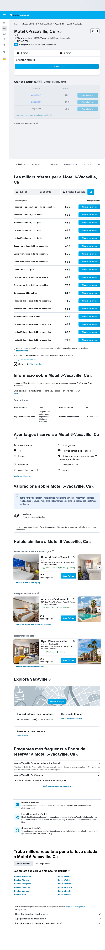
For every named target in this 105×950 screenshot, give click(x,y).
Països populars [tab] (43, 863)
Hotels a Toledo (64, 880)
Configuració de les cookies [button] (25, 359)
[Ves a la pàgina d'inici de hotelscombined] (19, 15)
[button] (4, 15)
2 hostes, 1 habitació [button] (25, 59)
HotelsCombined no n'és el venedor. (31, 914)
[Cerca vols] (4, 23)
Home (16, 24)
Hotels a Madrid (64, 876)
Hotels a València (64, 883)
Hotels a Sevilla (64, 894)
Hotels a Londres (64, 891)
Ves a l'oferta (68, 576)
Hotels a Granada (21, 891)
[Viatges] (4, 52)
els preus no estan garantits (75, 906)
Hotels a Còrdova (21, 880)
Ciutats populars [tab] (23, 863)
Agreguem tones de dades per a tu (30, 918)
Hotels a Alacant (64, 887)
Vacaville (58, 24)
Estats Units (26, 24)
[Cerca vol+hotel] (4, 39)
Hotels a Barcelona (22, 876)
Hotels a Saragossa (22, 883)
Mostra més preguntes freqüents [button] (57, 786)
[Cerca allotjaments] (4, 28)
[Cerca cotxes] (4, 33)
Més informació (23, 350)
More (16, 393)
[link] (28, 582)
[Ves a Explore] (4, 44)
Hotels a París (20, 894)
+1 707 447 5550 (22, 41)
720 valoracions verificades (43, 44)
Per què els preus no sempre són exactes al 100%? (38, 923)
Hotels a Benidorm (22, 887)
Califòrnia (43, 24)
